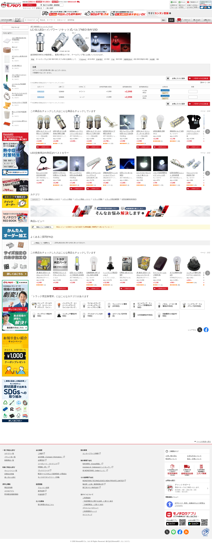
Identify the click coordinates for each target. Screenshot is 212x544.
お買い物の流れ (171, 456)
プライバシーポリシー (91, 508)
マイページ (27, 8)
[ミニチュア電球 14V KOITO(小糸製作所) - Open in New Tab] (193, 263)
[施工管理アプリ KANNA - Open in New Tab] (15, 311)
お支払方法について (194, 456)
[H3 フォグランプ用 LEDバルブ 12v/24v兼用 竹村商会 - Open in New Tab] (127, 122)
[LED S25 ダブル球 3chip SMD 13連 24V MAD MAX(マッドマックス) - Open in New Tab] (60, 122)
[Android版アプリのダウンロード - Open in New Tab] (198, 522)
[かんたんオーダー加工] (15, 277)
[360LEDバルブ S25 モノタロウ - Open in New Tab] (177, 122)
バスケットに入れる (201, 78)
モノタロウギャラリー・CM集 (49, 477)
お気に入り (207, 20)
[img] (11, 4)
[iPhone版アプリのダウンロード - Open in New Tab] (176, 522)
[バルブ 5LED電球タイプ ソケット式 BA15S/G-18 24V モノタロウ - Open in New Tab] (160, 164)
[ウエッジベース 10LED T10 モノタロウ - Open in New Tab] (193, 164)
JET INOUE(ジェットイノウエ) (41, 26)
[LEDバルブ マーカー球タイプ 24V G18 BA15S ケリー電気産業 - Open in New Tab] (93, 122)
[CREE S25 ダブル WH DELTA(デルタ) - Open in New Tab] (127, 263)
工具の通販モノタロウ (52, 199)
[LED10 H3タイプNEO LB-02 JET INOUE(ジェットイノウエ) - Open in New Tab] (110, 122)
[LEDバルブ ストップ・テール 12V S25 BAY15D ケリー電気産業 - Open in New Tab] (143, 122)
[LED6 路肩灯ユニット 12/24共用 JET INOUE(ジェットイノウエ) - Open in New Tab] (177, 164)
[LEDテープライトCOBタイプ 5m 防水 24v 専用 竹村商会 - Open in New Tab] (60, 164)
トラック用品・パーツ (82, 199)
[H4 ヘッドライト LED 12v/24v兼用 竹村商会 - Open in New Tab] (77, 164)
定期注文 (39, 8)
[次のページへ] (207, 131)
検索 (171, 20)
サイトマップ (87, 515)
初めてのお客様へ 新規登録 (51, 5)
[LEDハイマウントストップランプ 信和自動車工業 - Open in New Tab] (93, 164)
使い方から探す (10, 477)
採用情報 (39, 484)
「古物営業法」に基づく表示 (93, 504)
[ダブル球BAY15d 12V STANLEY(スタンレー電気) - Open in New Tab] (177, 263)
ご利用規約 (87, 498)
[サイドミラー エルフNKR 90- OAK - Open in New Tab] (160, 263)
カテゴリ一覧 (9, 453)
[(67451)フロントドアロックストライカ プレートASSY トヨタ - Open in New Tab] (60, 263)
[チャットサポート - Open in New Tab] (182, 5)
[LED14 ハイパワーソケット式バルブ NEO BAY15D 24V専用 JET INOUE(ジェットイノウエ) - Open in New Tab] (77, 122)
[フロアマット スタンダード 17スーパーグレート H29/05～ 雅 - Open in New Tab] (193, 122)
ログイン (29, 5)
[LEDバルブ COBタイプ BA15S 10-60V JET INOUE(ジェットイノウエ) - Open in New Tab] (77, 263)
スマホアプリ (9, 491)
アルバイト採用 (43, 488)
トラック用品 (67, 199)
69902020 (40, 91)
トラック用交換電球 (112, 199)
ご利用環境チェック (90, 511)
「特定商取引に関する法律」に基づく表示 (98, 501)
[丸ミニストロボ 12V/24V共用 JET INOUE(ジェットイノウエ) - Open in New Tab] (43, 164)
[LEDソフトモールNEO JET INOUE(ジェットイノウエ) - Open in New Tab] (127, 164)
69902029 (40, 97)
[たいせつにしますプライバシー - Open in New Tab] (205, 532)
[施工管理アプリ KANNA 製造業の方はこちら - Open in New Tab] (15, 330)
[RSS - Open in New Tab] (186, 534)
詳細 (163, 20)
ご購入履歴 (49, 8)
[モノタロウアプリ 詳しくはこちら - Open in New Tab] (187, 514)
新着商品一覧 (9, 460)
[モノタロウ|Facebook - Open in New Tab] (179, 534)
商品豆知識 (8, 487)
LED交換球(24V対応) (129, 199)
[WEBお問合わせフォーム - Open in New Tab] (174, 5)
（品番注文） (18, 20)
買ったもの (196, 20)
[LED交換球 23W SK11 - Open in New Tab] (160, 122)
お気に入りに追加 (178, 78)
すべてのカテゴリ (30, 20)
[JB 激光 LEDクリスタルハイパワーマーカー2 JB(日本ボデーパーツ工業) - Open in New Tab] (143, 263)
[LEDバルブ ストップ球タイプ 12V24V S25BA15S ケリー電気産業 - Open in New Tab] (43, 122)
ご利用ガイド (174, 451)
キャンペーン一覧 (10, 470)
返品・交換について (194, 459)
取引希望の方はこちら (46, 504)
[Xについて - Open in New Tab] (167, 534)
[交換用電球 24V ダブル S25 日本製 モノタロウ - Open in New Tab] (93, 263)
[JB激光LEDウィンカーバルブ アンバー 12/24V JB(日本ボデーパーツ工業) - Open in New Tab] (110, 164)
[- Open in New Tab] (173, 470)
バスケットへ (45, 147)
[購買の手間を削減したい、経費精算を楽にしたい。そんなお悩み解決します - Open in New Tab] (120, 211)
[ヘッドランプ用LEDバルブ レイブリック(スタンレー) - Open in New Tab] (110, 263)
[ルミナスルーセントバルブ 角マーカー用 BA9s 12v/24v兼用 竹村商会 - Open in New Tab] (143, 164)
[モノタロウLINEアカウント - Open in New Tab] (173, 534)
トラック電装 (97, 199)
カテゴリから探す (6, 20)
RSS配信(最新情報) (11, 494)
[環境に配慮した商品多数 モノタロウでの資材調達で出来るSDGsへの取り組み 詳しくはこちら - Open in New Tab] (15, 422)
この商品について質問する (41, 243)
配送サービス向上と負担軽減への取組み (52, 474)
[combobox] (100, 20)
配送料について (171, 459)
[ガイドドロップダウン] (192, 6)
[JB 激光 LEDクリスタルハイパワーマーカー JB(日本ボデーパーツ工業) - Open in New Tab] (43, 263)
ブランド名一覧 (10, 457)
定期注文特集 (9, 474)
